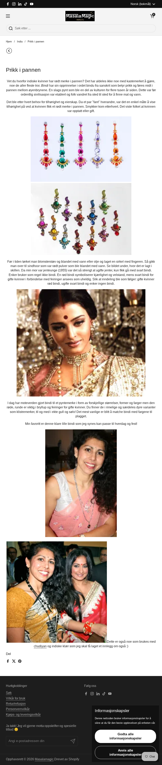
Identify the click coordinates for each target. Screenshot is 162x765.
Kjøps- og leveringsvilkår (23, 714)
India (20, 41)
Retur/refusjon (16, 703)
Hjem (9, 41)
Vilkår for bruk (15, 698)
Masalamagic (44, 759)
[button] (152, 16)
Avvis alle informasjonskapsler (125, 752)
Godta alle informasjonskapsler (125, 736)
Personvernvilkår (18, 709)
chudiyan (40, 646)
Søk (9, 692)
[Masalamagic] (80, 16)
